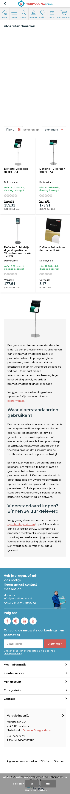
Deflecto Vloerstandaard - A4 (16, 170)
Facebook (7, 621)
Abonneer (55, 643)
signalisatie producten (21, 524)
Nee (48, 783)
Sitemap (59, 761)
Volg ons (10, 613)
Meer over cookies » (36, 790)
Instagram (15, 621)
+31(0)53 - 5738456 (24, 603)
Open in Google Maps (37, 730)
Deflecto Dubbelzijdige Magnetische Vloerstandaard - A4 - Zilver (17, 252)
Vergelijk (9, 201)
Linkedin (24, 621)
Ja (32, 783)
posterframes (15, 400)
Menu (14, 17)
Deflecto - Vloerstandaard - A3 (52, 170)
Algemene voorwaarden (22, 761)
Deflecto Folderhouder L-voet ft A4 (52, 249)
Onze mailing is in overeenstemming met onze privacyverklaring (29, 652)
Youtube (33, 621)
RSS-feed (45, 761)
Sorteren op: (31, 129)
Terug (5, 3)
